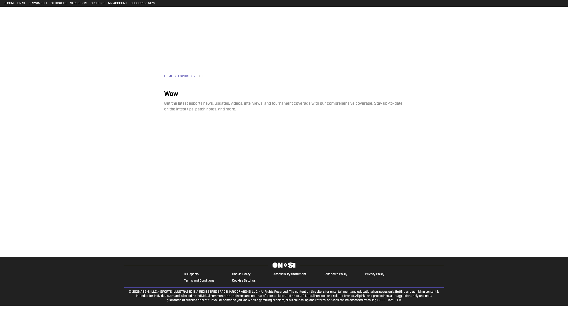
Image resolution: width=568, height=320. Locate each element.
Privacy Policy (374, 274)
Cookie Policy (241, 274)
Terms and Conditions (199, 280)
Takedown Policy (335, 274)
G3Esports (191, 274)
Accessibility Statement (289, 274)
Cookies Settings (244, 280)
